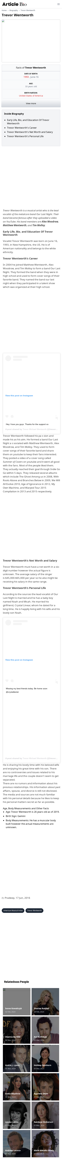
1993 (26, 76)
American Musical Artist (13, 910)
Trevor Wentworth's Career (22, 127)
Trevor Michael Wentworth (35, 429)
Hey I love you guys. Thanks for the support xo (27, 424)
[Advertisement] (31, 176)
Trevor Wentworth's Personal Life (25, 136)
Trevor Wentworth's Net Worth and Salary (30, 132)
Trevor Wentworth (34, 910)
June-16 (34, 76)
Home (4, 10)
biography (14, 10)
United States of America (31, 95)
